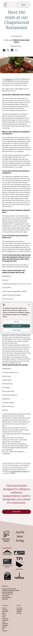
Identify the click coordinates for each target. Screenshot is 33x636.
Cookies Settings (16, 330)
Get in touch (16, 512)
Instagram (19, 610)
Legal (3, 622)
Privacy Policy (4, 616)
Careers (4, 608)
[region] (16, 318)
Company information (5, 610)
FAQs (3, 613)
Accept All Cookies (16, 326)
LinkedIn (19, 611)
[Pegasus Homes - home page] (14, 537)
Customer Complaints (5, 619)
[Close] (29, 305)
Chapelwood (8, 79)
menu (23, 5)
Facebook (19, 608)
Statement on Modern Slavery (5, 625)
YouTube (19, 613)
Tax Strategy (4, 629)
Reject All (16, 321)
